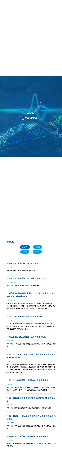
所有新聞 (24, 247)
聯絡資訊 (48, 3)
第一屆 (37, 251)
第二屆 (25, 251)
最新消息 (37, 3)
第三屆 (38, 247)
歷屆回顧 (42, 3)
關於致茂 (54, 3)
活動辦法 (32, 3)
